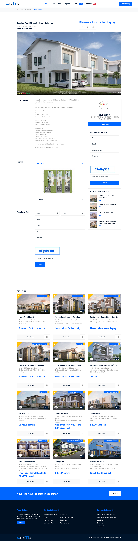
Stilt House (63, 520)
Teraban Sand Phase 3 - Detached (67, 317)
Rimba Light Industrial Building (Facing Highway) (108, 365)
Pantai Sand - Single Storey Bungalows (69, 365)
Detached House (48, 520)
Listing (78, 4)
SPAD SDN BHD (104, 115)
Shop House (100, 523)
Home (22, 9)
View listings (105, 124)
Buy (53, 4)
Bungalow (47, 517)
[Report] (87, 27)
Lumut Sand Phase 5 (98, 461)
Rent (59, 4)
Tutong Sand (95, 413)
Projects (90, 4)
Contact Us (115, 493)
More (21, 522)
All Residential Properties (51, 514)
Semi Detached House (66, 517)
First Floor (40, 199)
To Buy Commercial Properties (106, 514)
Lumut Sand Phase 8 (26, 317)
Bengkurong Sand (61, 413)
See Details (30, 337)
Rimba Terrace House (27, 461)
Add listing (126, 4)
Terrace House (64, 523)
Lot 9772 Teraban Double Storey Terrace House (107, 197)
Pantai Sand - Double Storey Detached (33, 365)
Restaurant (100, 526)
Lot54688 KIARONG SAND (106, 213)
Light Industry (101, 520)
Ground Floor (41, 163)
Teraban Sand (24, 413)
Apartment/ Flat (48, 523)
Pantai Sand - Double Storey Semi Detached (106, 317)
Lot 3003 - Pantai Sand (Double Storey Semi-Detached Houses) (107, 222)
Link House (63, 514)
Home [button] (46, 4)
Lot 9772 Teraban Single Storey (107, 204)
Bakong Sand (59, 461)
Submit (40, 264)
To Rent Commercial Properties (106, 517)
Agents (67, 4)
